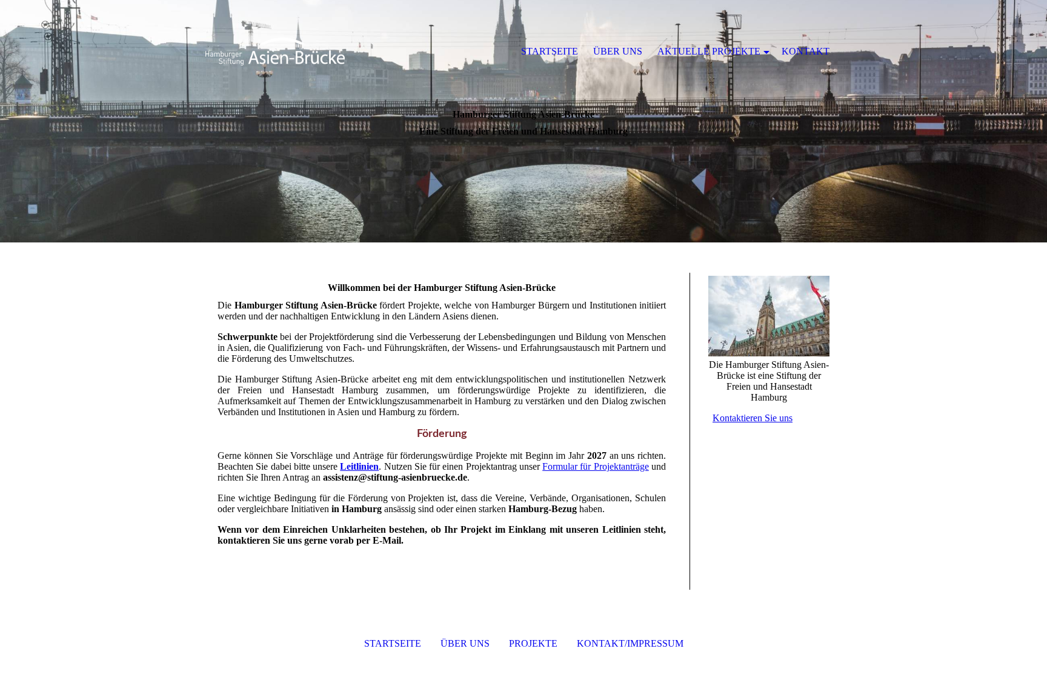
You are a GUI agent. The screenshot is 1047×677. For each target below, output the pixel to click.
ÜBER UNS (465, 643)
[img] (275, 51)
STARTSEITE (392, 643)
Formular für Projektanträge (595, 466)
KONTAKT (805, 51)
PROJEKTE (533, 643)
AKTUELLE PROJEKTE (708, 51)
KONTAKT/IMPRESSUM (630, 643)
